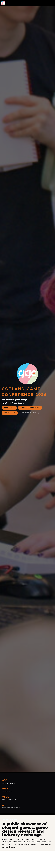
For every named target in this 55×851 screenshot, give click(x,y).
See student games (29, 413)
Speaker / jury (9, 413)
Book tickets (9, 407)
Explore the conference (30, 407)
